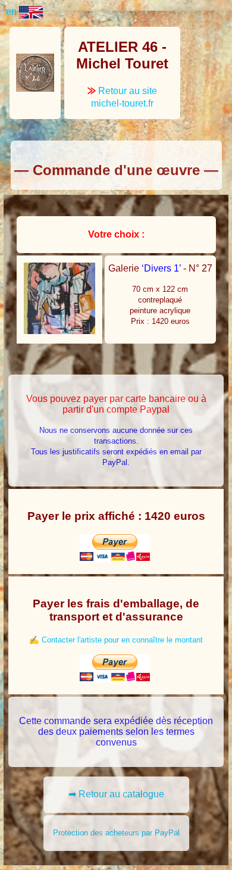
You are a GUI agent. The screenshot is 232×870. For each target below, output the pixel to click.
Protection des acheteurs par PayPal (116, 832)
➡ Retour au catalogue (116, 794)
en (12, 12)
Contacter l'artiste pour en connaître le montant (122, 639)
